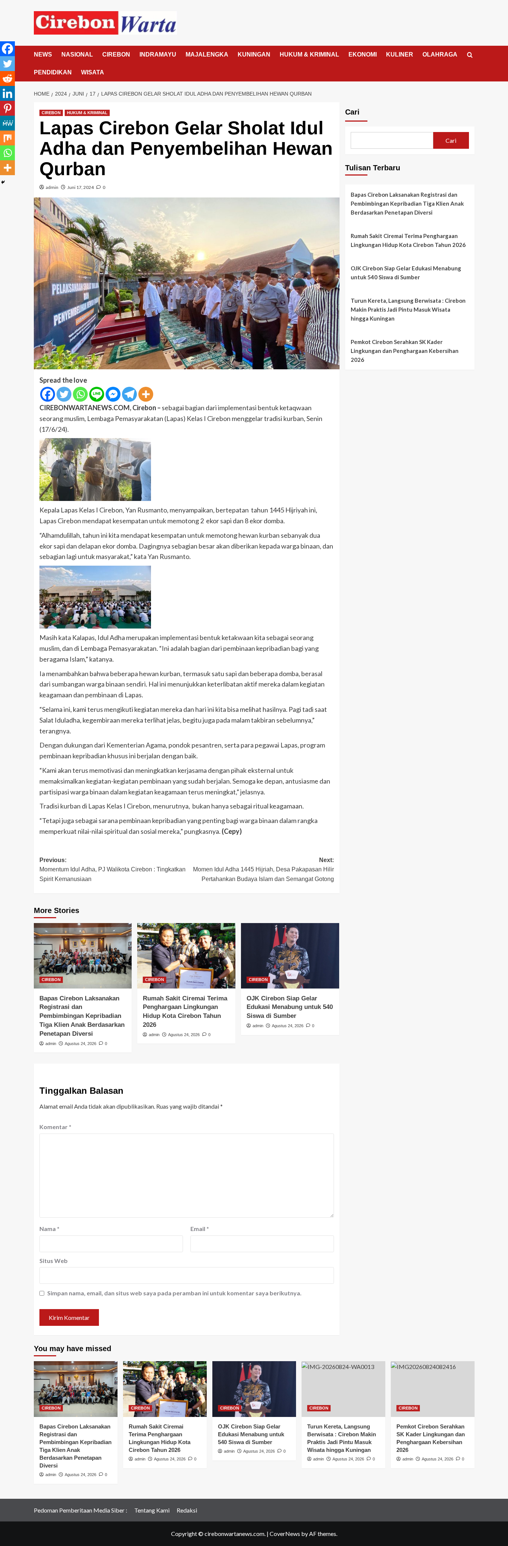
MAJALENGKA (207, 54)
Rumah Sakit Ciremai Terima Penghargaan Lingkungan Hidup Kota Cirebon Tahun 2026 (408, 240)
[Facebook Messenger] (113, 394)
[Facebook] (47, 394)
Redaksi (187, 1510)
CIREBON (116, 54)
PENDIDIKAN (53, 72)
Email (199, 1228)
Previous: (112, 869)
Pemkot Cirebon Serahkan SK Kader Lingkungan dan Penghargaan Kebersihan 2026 (405, 350)
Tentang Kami (152, 1510)
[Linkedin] (7, 93)
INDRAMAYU (157, 54)
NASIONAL (77, 54)
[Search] (470, 55)
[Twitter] (64, 394)
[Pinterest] (7, 108)
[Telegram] (129, 394)
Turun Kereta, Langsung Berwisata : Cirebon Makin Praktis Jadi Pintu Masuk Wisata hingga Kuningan (408, 309)
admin (52, 187)
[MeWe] (7, 123)
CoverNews (285, 1533)
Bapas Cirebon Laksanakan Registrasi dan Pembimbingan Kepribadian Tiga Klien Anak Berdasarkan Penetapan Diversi (82, 1016)
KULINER (399, 54)
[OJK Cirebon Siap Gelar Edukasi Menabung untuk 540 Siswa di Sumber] (290, 956)
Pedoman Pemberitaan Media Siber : (80, 1510)
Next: (263, 869)
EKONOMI (362, 54)
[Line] (96, 394)
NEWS (43, 54)
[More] (145, 394)
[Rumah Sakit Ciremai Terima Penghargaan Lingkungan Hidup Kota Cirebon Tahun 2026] (186, 956)
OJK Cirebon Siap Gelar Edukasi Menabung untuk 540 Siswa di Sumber (290, 1007)
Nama (49, 1228)
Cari (352, 112)
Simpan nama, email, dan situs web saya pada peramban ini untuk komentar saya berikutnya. (174, 1292)
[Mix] (7, 138)
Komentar (55, 1126)
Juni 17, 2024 (80, 187)
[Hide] (3, 182)
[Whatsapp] (80, 394)
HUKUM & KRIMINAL (309, 54)
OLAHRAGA (439, 54)
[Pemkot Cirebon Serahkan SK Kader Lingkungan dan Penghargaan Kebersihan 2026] (433, 1389)
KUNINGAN (254, 54)
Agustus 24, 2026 (80, 1043)
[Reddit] (7, 78)
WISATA (92, 72)
